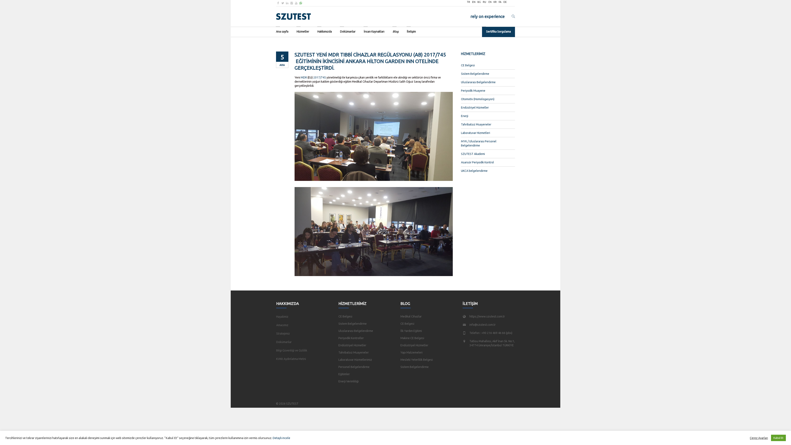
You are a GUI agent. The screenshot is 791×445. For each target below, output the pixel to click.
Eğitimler (344, 374)
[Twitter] (283, 3)
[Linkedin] (287, 3)
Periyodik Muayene (473, 90)
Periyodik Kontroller (351, 338)
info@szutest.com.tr (482, 324)
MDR (304, 77)
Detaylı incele (281, 438)
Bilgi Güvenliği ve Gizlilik (291, 350)
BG (479, 2)
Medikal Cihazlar (411, 316)
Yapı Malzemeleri (411, 352)
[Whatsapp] (301, 3)
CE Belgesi (468, 65)
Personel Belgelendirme (354, 367)
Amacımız (282, 325)
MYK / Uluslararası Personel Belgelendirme (478, 143)
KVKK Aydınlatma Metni (291, 359)
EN (473, 2)
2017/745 (319, 77)
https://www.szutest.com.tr (487, 316)
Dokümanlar (284, 342)
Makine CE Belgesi (412, 338)
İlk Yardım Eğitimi (411, 331)
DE (505, 2)
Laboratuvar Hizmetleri (475, 133)
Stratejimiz (283, 333)
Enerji (464, 116)
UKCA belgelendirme (474, 170)
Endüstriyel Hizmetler (475, 107)
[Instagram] (292, 3)
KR (495, 2)
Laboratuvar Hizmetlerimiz (355, 359)
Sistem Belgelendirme (475, 73)
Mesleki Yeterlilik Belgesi (416, 359)
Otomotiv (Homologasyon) (477, 99)
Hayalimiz (282, 316)
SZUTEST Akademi (473, 154)
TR (468, 2)
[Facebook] (278, 3)
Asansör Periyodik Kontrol (477, 162)
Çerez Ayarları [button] (759, 438)
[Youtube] (296, 3)
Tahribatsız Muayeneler (476, 124)
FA (500, 2)
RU (484, 2)
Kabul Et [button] (778, 437)
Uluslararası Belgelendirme (478, 82)
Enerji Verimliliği (348, 381)
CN (489, 2)
